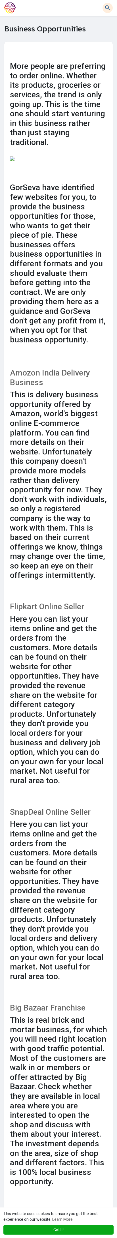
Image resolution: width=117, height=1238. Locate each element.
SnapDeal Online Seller (50, 812)
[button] (108, 8)
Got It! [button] (58, 1230)
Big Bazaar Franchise (47, 1007)
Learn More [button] (62, 1219)
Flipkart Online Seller (47, 606)
